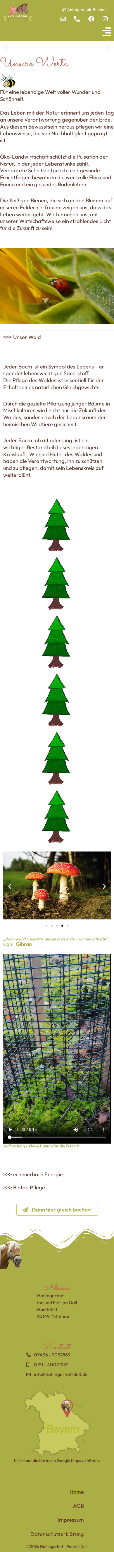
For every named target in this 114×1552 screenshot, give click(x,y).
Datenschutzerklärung (57, 1534)
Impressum (71, 1519)
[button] (57, 32)
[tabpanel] (57, 756)
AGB (78, 1505)
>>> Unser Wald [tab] (22, 337)
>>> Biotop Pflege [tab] (24, 1187)
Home (77, 1491)
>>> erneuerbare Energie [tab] (33, 1174)
